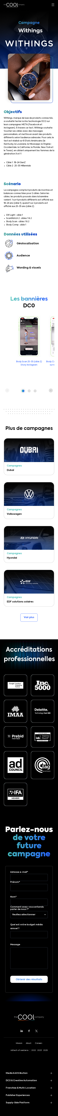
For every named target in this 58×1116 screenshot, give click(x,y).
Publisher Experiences (18, 1095)
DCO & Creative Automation (21, 1081)
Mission (19, 1043)
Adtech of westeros (19, 1050)
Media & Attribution (17, 1073)
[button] (23, 391)
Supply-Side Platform (17, 1103)
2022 (33, 1050)
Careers (38, 1043)
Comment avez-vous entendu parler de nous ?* (27, 908)
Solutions (9, 66)
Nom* (13, 897)
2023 (39, 1050)
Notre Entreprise (13, 83)
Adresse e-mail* (19, 872)
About (28, 1043)
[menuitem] (28, 100)
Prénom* (15, 882)
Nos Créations (12, 74)
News (7, 92)
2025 (45, 1050)
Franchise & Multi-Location (21, 1088)
